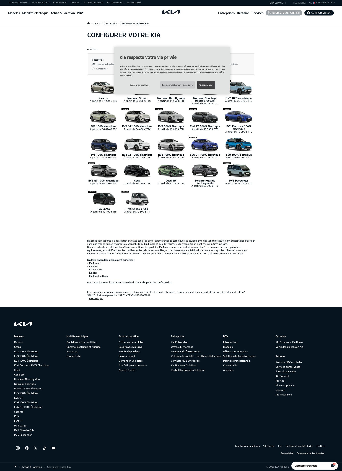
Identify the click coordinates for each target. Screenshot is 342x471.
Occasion (243, 12)
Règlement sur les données (310, 453)
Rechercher (299, 2)
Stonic (17, 346)
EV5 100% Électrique (26, 393)
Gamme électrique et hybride (83, 346)
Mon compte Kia (285, 385)
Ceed (17, 369)
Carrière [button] (75, 3)
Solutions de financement (186, 351)
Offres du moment (182, 346)
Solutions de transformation (239, 356)
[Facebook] (26, 448)
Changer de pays (325, 2)
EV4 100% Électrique (26, 360)
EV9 (16, 416)
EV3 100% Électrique (26, 356)
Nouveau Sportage (25, 383)
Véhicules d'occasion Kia (289, 346)
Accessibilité (287, 453)
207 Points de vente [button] (93, 3)
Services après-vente (288, 366)
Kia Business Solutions (184, 365)
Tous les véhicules (105, 64)
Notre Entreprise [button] (40, 3)
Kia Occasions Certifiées (289, 342)
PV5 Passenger (23, 434)
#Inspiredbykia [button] (134, 3)
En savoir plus (96, 298)
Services (258, 12)
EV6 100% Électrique (26, 402)
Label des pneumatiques (247, 446)
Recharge (71, 351)
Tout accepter (206, 85)
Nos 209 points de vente (133, 365)
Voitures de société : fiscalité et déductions (196, 356)
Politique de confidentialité (299, 446)
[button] (298, 3)
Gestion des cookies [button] (18, 3)
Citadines (233, 64)
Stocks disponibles (129, 351)
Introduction (230, 342)
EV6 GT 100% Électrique (28, 406)
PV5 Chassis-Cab (24, 430)
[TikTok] (44, 448)
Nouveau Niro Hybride (27, 379)
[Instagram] (17, 448)
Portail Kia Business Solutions (188, 369)
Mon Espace (276, 2)
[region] (172, 70)
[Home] (15, 466)
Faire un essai (127, 356)
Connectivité (73, 356)
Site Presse (269, 446)
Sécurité (280, 389)
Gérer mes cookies (139, 85)
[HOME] (88, 23)
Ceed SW (19, 374)
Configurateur (321, 12)
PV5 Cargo (20, 425)
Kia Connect (282, 375)
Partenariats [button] (59, 3)
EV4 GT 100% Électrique (28, 388)
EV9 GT (18, 420)
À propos (228, 369)
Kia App (280, 380)
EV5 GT (18, 397)
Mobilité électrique (35, 12)
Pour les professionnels (236, 360)
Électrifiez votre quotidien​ (81, 342)
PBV (80, 12)
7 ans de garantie (286, 371)
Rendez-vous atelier (286, 12)
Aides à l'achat (127, 369)
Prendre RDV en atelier (289, 362)
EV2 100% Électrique (26, 351)
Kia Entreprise (179, 342)
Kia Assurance (284, 394)
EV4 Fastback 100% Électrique (31, 365)
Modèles (14, 12)
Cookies (320, 446)
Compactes (102, 68)
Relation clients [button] (115, 3)
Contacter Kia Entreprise (185, 360)
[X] (35, 448)
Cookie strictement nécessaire (177, 85)
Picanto (18, 342)
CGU (280, 446)
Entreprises (226, 12)
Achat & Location (63, 12)
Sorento (19, 411)
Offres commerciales (131, 342)
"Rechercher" (311, 3)
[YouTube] (53, 448)
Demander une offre (131, 360)
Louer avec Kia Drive (130, 346)
